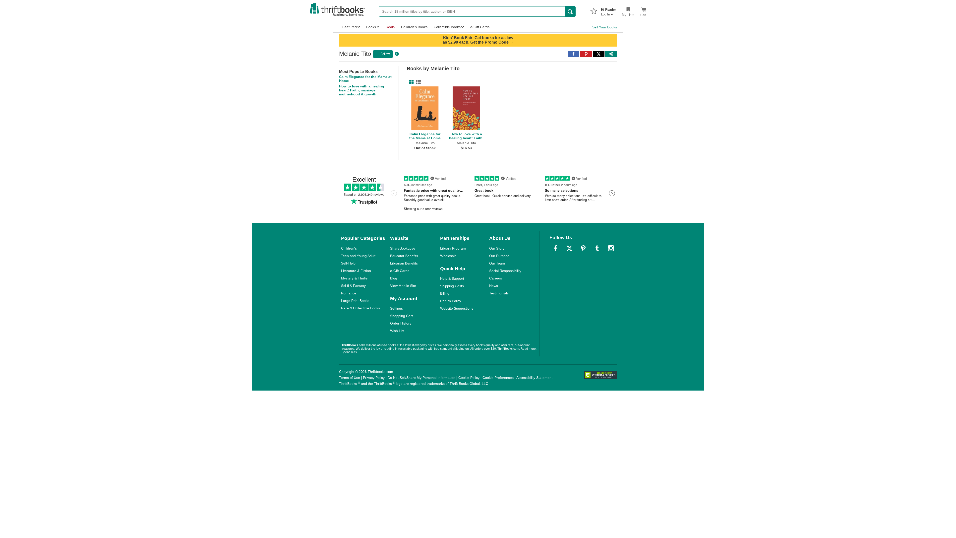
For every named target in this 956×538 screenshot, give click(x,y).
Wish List (397, 331)
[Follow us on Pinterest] (583, 248)
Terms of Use (349, 378)
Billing (444, 293)
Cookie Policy (468, 378)
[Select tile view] (417, 81)
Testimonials (499, 293)
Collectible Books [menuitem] (447, 27)
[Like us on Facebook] (555, 248)
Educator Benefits (404, 256)
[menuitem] (608, 10)
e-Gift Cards (399, 271)
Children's (349, 248)
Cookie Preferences (498, 378)
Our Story (496, 248)
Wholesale (448, 256)
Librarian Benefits (404, 263)
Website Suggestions (456, 308)
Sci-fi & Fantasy (353, 286)
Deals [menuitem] (390, 27)
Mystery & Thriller (355, 278)
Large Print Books (355, 301)
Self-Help (348, 263)
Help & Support (452, 278)
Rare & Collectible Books (360, 308)
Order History (400, 323)
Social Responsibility (505, 271)
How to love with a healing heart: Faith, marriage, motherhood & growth (361, 90)
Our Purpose (499, 256)
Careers (495, 278)
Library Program (453, 248)
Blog (393, 278)
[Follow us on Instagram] (611, 248)
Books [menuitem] (371, 27)
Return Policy (450, 301)
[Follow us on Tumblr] (597, 248)
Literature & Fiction (356, 271)
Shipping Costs (452, 286)
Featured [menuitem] (349, 27)
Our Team (497, 263)
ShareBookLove (402, 248)
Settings (396, 308)
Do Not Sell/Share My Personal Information (421, 378)
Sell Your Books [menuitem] (604, 27)
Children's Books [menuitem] (414, 27)
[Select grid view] (410, 81)
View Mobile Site (403, 286)
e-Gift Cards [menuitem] (479, 27)
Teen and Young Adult (358, 256)
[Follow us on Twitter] (569, 248)
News (493, 286)
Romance (348, 293)
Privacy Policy (374, 378)
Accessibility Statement (534, 378)
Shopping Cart (401, 316)
